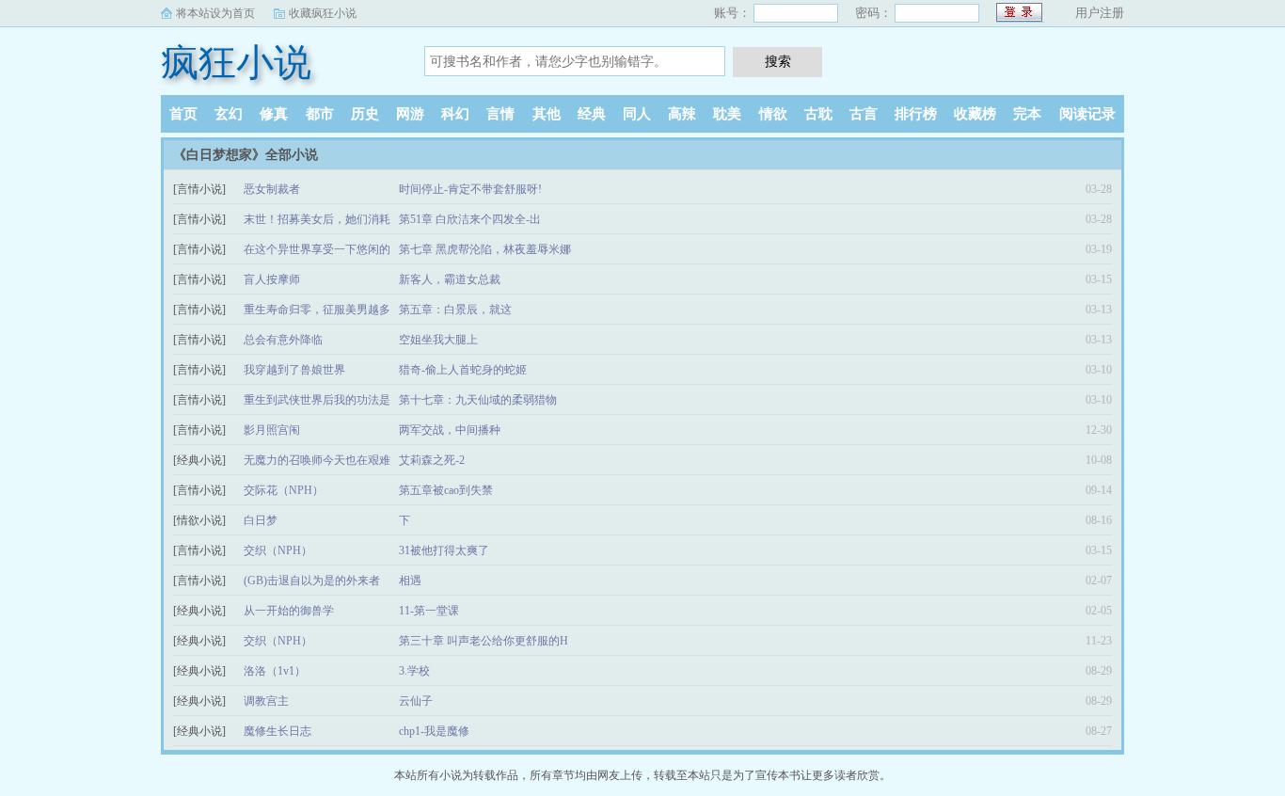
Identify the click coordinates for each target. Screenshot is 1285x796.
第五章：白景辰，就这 (455, 309)
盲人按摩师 (272, 279)
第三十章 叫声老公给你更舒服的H (483, 640)
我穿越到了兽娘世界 (294, 369)
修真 (274, 113)
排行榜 (916, 113)
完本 (1027, 113)
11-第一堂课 (429, 610)
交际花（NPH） (284, 490)
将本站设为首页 (215, 13)
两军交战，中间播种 (449, 430)
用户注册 (1099, 13)
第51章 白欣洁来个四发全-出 (470, 219)
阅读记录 (1087, 113)
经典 (592, 113)
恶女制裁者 (272, 189)
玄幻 (228, 113)
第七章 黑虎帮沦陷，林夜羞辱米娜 (485, 249)
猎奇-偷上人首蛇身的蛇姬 (463, 369)
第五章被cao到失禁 (446, 490)
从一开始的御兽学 (289, 610)
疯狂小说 (236, 62)
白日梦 (261, 520)
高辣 (682, 113)
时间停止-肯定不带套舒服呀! (470, 189)
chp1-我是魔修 (434, 731)
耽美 (727, 113)
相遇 (410, 580)
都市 (320, 113)
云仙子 (416, 701)
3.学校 (414, 670)
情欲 (773, 113)
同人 (637, 113)
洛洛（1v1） (275, 670)
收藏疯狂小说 (323, 13)
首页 (183, 113)
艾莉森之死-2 (432, 460)
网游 (410, 113)
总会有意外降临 (283, 339)
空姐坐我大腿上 (438, 339)
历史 (365, 113)
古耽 (818, 113)
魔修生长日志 (277, 731)
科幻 (455, 113)
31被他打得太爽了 (444, 550)
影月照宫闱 (272, 430)
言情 (500, 113)
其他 (546, 113)
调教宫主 (266, 701)
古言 (863, 113)
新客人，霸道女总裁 (449, 279)
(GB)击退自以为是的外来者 (312, 580)
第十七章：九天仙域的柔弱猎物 (478, 399)
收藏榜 (975, 113)
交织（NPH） (278, 550)
